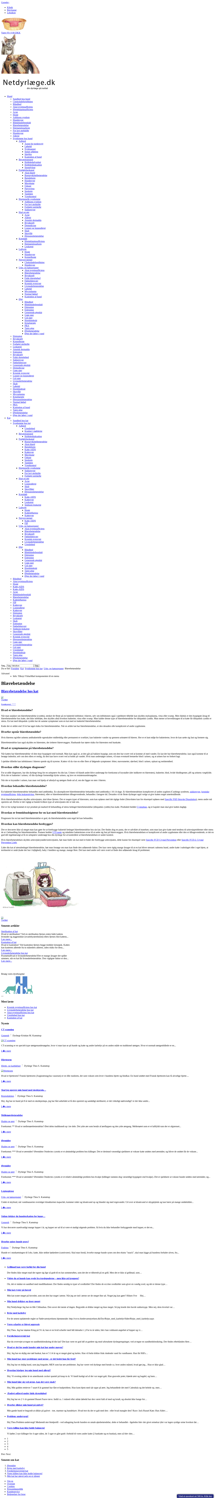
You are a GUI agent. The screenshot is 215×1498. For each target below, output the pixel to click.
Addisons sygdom (21, 117)
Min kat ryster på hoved (19, 1290)
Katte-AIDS (30, 449)
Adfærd (22, 141)
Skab (27, 231)
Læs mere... (6, 939)
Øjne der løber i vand (34, 333)
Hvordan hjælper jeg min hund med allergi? (29, 1370)
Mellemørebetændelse (12, 1115)
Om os (10, 1481)
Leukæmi (29, 246)
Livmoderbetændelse (34, 286)
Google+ (5, 2)
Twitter (4, 699)
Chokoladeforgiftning (23, 101)
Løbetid (28, 146)
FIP (26, 523)
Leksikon (11, 12)
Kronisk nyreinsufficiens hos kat (22, 1007)
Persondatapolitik (15, 1489)
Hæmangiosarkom (21, 128)
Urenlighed (30, 428)
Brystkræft (29, 223)
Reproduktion (7, 1096)
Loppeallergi (30, 484)
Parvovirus (30, 188)
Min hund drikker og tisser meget (23, 1301)
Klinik (10, 7)
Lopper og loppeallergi (35, 228)
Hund (9, 96)
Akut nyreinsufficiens (23, 107)
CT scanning (7, 1029)
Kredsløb (23, 238)
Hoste (15, 115)
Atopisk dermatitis (33, 220)
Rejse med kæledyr (16, 1313)
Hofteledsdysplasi (33, 162)
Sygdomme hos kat (22, 423)
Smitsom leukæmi (33, 505)
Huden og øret (7, 1121)
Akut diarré (30, 173)
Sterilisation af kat (9, 931)
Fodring (4, 1247)
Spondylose (30, 167)
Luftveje (22, 249)
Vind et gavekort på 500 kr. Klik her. (195, 1496)
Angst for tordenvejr (34, 144)
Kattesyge (29, 452)
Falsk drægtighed (33, 278)
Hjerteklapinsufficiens (23, 109)
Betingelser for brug (16, 1494)
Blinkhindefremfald (22, 122)
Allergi (16, 136)
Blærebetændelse (21, 125)
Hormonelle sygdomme (29, 199)
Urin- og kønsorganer (29, 267)
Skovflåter (29, 489)
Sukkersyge (30, 209)
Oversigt (11, 1483)
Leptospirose (7, 1191)
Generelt (5, 1035)
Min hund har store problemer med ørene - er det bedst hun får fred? (41, 1359)
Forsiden (15, 668)
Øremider (6, 1140)
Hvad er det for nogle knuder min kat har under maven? (35, 1347)
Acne (15, 112)
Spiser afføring (31, 151)
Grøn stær (29, 315)
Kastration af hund (33, 157)
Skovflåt (28, 233)
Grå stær (28, 318)
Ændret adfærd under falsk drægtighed (27, 1393)
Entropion (29, 310)
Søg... (4, 665)
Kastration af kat (8, 942)
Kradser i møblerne (33, 431)
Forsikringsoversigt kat (18, 1336)
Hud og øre (24, 212)
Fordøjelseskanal (26, 170)
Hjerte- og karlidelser (11, 1066)
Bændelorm (30, 178)
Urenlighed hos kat (16, 1015)
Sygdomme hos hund (22, 138)
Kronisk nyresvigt (33, 283)
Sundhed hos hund (21, 99)
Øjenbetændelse (32, 331)
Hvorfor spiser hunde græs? (15, 1241)
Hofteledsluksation (33, 165)
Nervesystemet (25, 260)
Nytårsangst (30, 149)
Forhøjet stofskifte (33, 207)
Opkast (28, 186)
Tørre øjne (29, 328)
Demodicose (30, 225)
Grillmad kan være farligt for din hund (26, 1267)
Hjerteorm (6, 1059)
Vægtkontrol (30, 196)
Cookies (11, 1486)
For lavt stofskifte (21, 130)
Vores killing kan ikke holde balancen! (26, 1428)
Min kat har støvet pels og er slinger (23, 1476)
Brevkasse (12, 10)
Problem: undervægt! (17, 1416)
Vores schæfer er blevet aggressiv (23, 1324)
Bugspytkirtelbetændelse (36, 175)
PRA (27, 325)
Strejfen (28, 154)
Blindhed (17, 104)
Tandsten (29, 194)
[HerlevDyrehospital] (17, 994)
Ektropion (29, 307)
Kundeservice (13, 1491)
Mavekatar (29, 183)
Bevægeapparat (26, 159)
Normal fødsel (31, 294)
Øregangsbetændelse (34, 236)
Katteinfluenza (31, 513)
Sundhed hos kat (20, 420)
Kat (8, 418)
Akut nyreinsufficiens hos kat (20, 1012)
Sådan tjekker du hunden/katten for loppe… (23, 1216)
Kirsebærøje (30, 323)
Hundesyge (18, 120)
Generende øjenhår (33, 312)
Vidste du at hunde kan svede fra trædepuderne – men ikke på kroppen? (43, 1278)
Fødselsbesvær (31, 281)
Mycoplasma (30, 291)
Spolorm (28, 191)
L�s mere (6, 1051)
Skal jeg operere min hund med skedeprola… (23, 1090)
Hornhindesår (31, 320)
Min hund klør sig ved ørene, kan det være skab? (31, 1382)
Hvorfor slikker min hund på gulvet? (25, 1405)
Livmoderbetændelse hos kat (14, 953)
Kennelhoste (30, 257)
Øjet (21, 299)
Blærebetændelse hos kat (19, 691)
